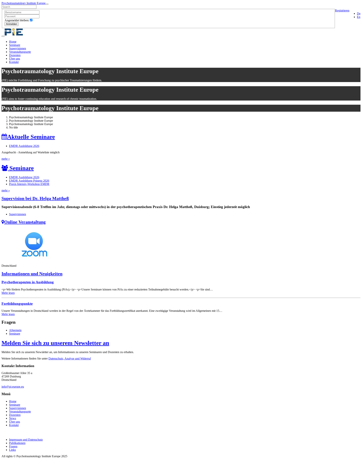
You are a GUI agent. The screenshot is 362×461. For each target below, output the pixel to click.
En (358, 16)
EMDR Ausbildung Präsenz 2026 (29, 180)
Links (12, 449)
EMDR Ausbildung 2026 (24, 177)
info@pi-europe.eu (13, 386)
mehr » (6, 158)
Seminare (14, 45)
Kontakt (14, 62)
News (12, 418)
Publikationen (17, 443)
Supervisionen (17, 48)
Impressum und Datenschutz (26, 439)
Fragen (13, 446)
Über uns (14, 58)
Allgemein (15, 330)
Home (12, 41)
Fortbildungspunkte (17, 304)
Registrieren (342, 10)
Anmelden (11, 24)
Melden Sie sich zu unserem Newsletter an (55, 343)
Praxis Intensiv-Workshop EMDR (29, 184)
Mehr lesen (8, 292)
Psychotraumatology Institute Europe (23, 3)
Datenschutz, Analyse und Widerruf (69, 358)
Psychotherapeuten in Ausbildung (28, 282)
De (358, 13)
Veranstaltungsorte (20, 51)
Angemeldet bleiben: (17, 20)
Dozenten (15, 55)
